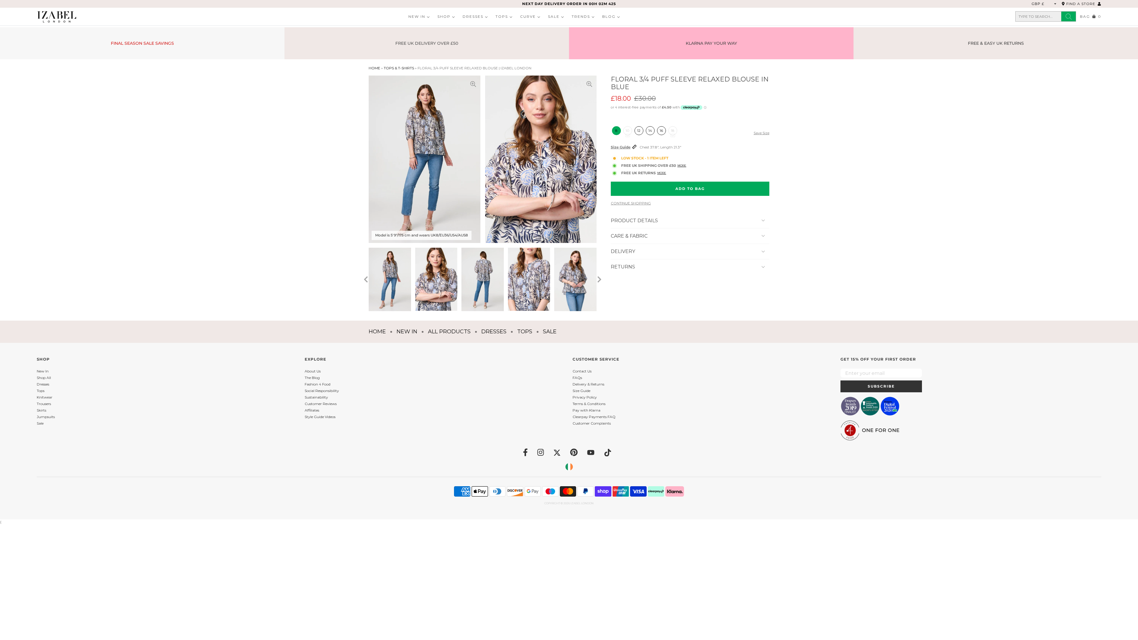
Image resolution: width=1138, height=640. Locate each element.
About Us (313, 371)
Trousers (44, 403)
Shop (443, 16)
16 (661, 130)
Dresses (473, 16)
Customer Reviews (321, 403)
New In (416, 16)
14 (650, 130)
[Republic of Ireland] (569, 467)
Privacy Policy (585, 397)
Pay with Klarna (586, 410)
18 (673, 130)
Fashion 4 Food (317, 384)
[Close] (651, 260)
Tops (502, 16)
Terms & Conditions (589, 403)
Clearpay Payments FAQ (594, 417)
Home (374, 68)
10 (627, 130)
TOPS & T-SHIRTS (399, 68)
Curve (528, 16)
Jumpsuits (46, 417)
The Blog (312, 377)
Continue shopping (631, 203)
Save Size (761, 133)
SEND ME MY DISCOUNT (613, 355)
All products (449, 331)
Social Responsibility (322, 390)
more (661, 173)
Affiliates (312, 410)
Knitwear (44, 397)
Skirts (41, 410)
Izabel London (582, 503)
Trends (581, 16)
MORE (681, 165)
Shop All (44, 377)
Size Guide (621, 147)
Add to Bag (690, 188)
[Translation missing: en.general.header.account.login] (1099, 3)
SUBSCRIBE (881, 386)
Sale (554, 16)
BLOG (609, 16)
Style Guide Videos (320, 417)
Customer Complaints (592, 423)
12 (638, 130)
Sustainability (316, 397)
